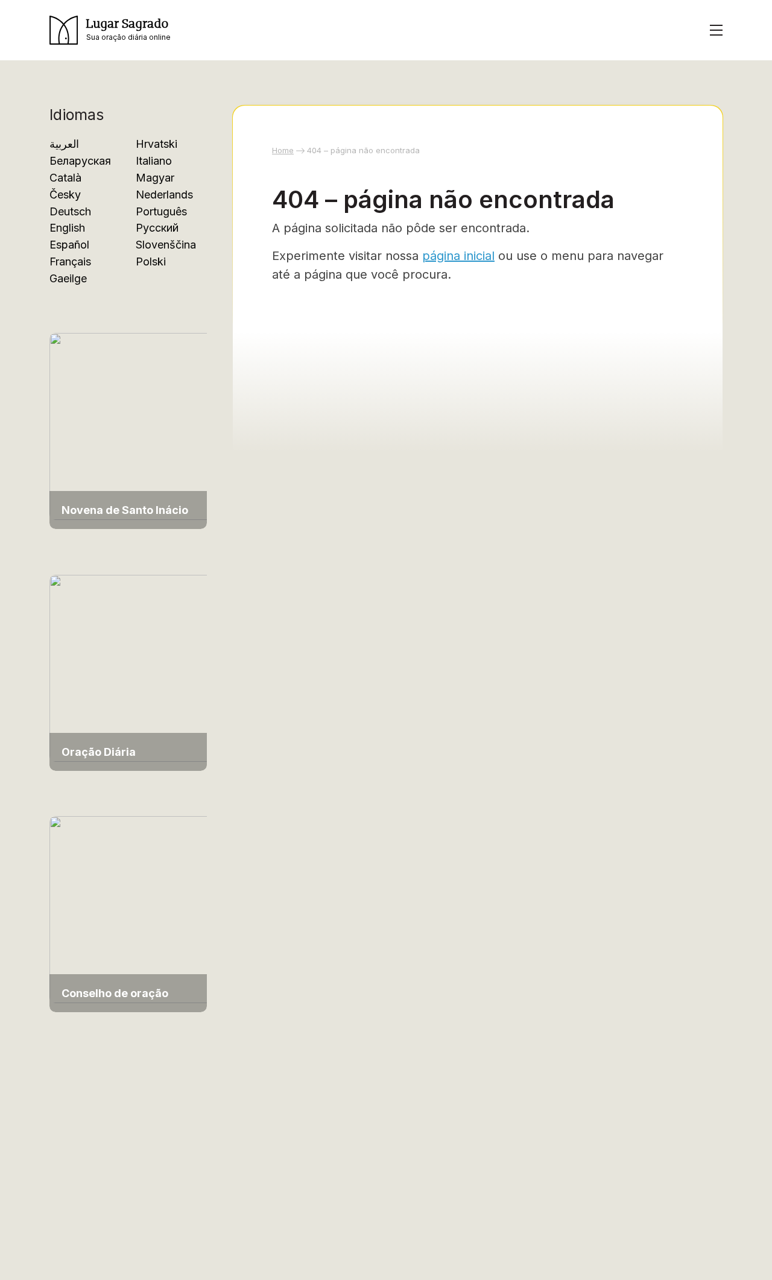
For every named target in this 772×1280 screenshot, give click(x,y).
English (67, 227)
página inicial (458, 256)
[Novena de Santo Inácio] (133, 425)
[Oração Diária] (133, 667)
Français (70, 261)
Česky (65, 194)
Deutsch (70, 211)
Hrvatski (156, 144)
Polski (151, 261)
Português (161, 211)
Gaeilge (68, 278)
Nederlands (164, 194)
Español (69, 244)
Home (283, 150)
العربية (64, 144)
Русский (157, 227)
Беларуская (80, 160)
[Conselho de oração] (133, 908)
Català (65, 177)
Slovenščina (166, 244)
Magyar (155, 177)
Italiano (154, 160)
